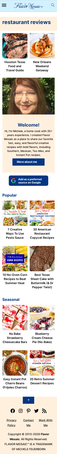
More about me (27, 162)
